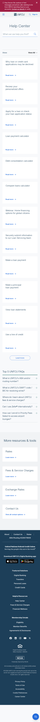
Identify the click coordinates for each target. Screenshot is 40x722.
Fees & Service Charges (20, 605)
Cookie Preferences (20, 693)
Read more (10, 75)
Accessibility (20, 689)
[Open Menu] (3, 14)
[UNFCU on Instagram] (20, 638)
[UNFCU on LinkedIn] (15, 638)
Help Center (20, 601)
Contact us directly (18, 9)
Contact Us (18, 534)
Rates (29, 534)
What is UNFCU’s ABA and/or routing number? (16, 380)
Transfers (20, 579)
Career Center (20, 696)
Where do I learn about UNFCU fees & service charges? (17, 399)
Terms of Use (20, 685)
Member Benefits (20, 626)
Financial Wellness (20, 609)
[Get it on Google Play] (27, 562)
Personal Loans (20, 583)
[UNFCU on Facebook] (10, 638)
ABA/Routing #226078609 (20, 538)
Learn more (10, 457)
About (6, 534)
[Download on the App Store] (13, 562)
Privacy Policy (20, 681)
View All (31, 52)
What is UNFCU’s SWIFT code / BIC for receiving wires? (17, 389)
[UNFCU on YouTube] (25, 638)
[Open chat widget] (35, 716)
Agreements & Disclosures (20, 630)
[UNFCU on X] (30, 638)
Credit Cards (20, 587)
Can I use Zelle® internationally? (17, 406)
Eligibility (20, 622)
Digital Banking (20, 575)
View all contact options (14, 515)
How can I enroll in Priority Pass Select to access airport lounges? (17, 416)
